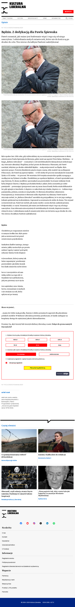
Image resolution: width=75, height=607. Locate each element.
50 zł (15, 345)
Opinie (45, 18)
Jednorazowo (54, 354)
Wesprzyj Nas (6, 584)
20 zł (37, 345)
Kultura (20, 18)
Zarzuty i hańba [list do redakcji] (52, 455)
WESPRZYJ (68, 11)
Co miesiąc (21, 354)
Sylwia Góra (42, 499)
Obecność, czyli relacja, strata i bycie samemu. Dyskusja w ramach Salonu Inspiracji (16, 493)
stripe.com (62, 374)
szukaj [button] (70, 18)
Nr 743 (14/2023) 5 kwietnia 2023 (12, 27)
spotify (54, 523)
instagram (34, 523)
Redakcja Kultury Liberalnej (11, 499)
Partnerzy (5, 576)
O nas (4, 533)
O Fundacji (5, 549)
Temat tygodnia (7, 18)
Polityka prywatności (8, 562)
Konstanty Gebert (44, 458)
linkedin (47, 523)
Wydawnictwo (56, 18)
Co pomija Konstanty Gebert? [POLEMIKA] (13, 456)
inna (59, 345)
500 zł (15, 339)
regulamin (19, 363)
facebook (21, 523)
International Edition (8, 545)
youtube (27, 523)
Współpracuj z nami (8, 580)
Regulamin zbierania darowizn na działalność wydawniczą (20, 566)
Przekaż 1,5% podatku (9, 588)
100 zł (60, 339)
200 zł (37, 339)
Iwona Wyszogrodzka (9, 460)
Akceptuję (15, 363)
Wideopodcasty (33, 18)
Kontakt (4, 537)
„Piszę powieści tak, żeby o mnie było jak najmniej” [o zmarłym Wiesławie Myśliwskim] (54, 493)
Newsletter (5, 541)
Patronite (5, 592)
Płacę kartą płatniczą (37, 368)
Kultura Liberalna (13, 7)
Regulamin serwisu (8, 558)
